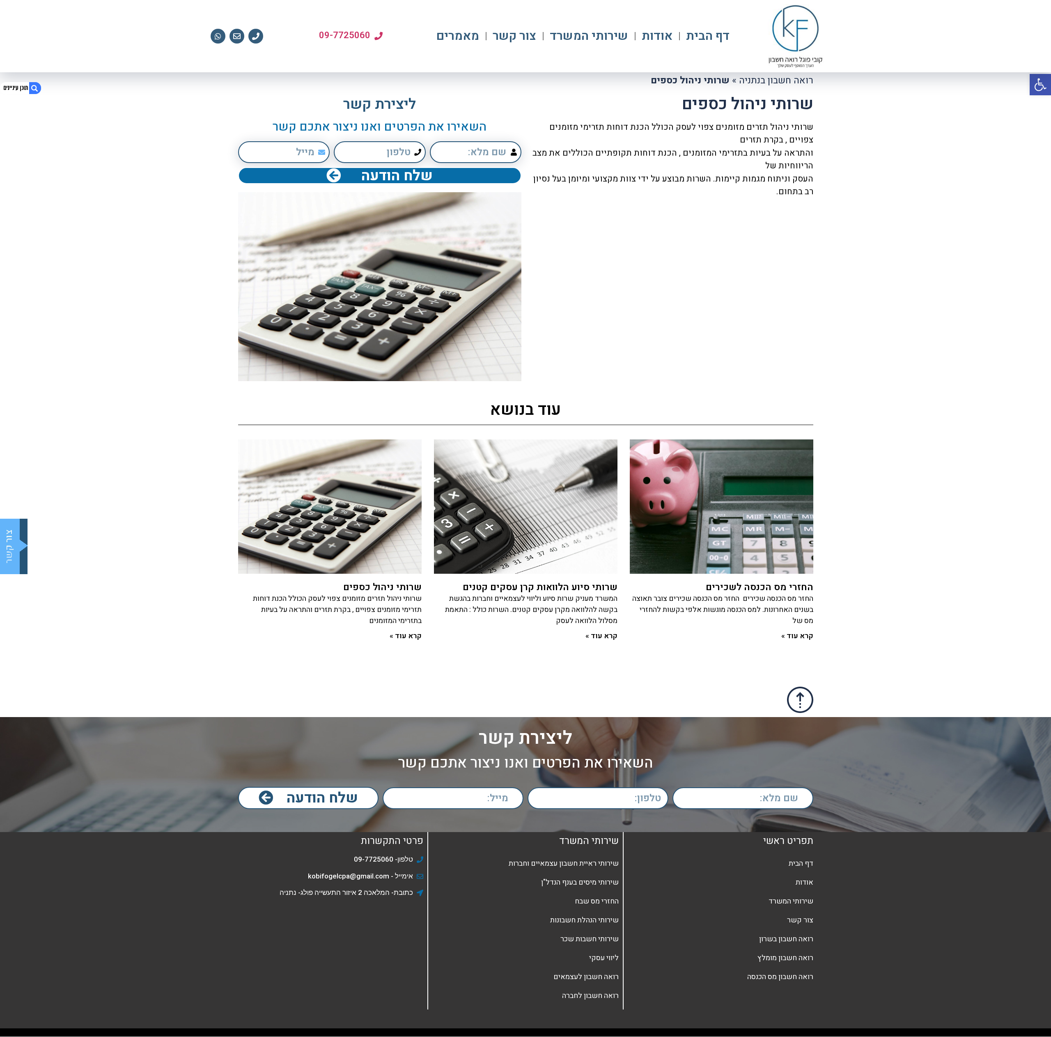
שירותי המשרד (589, 36)
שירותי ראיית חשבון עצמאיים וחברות (564, 863)
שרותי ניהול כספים (382, 587)
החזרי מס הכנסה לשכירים (759, 587)
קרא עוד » (797, 636)
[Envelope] (236, 36)
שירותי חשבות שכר (589, 939)
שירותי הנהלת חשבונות (584, 920)
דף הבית (708, 36)
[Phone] (255, 36)
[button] (1040, 84)
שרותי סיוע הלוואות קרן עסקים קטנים (540, 587)
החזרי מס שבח (597, 901)
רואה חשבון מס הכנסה (780, 976)
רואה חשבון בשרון (786, 939)
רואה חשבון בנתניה (776, 80)
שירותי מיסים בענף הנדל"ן (580, 882)
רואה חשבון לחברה (590, 995)
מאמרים (457, 36)
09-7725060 (344, 35)
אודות (657, 36)
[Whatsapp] (218, 36)
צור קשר (514, 36)
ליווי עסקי (604, 957)
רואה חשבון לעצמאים (586, 976)
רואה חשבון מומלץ (785, 957)
